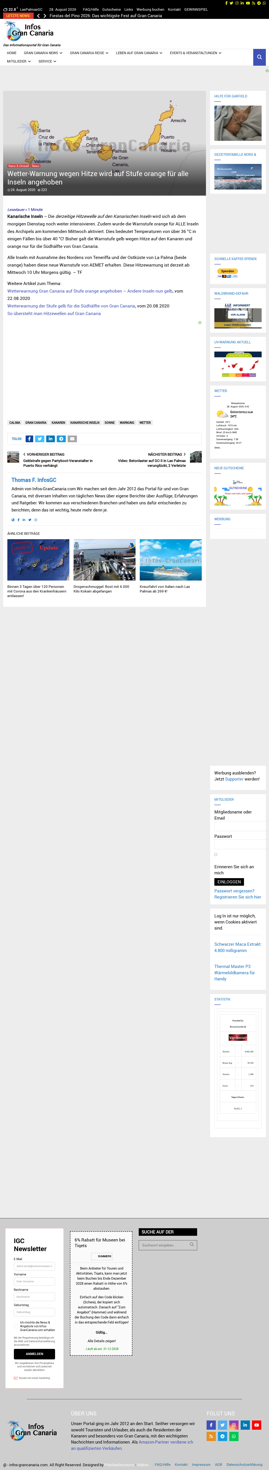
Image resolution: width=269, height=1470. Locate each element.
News (35, 166)
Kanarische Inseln (84, 423)
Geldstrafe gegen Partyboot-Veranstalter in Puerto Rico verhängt (58, 463)
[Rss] (211, 1436)
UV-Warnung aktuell (232, 342)
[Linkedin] (245, 1425)
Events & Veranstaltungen (193, 53)
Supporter (234, 779)
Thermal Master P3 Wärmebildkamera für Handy (234, 973)
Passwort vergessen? (234, 891)
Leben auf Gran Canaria (137, 53)
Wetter (145, 423)
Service (45, 61)
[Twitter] (222, 1425)
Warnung (127, 423)
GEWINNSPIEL (196, 9)
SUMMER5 (104, 1256)
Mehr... (218, 447)
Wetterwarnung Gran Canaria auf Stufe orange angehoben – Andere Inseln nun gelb (90, 291)
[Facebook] (211, 1425)
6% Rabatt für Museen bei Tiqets (100, 1242)
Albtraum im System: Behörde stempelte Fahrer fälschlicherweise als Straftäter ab (127, 15)
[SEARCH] (192, 1244)
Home (11, 53)
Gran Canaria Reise (87, 53)
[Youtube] (256, 1425)
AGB (218, 1464)
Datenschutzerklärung (244, 1464)
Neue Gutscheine (229, 468)
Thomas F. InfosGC (34, 479)
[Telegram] (222, 1436)
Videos (142, 1464)
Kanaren (58, 423)
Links (128, 9)
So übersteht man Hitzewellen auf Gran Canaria (54, 313)
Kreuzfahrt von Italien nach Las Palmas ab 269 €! (165, 589)
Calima (14, 423)
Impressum (201, 1464)
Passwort (223, 836)
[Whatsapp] (234, 1436)
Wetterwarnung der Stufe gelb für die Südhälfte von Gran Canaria (71, 306)
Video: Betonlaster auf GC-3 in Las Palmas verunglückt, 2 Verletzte (152, 463)
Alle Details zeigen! (102, 1341)
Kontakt (174, 9)
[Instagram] (234, 1425)
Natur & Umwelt (18, 166)
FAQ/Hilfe (91, 9)
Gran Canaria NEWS (41, 53)
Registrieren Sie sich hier (237, 897)
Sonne (110, 423)
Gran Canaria (35, 423)
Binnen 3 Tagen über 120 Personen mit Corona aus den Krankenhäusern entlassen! (36, 591)
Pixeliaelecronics (119, 1464)
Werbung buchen (150, 9)
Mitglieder (16, 61)
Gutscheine (111, 9)
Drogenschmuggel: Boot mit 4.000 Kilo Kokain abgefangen (101, 589)
